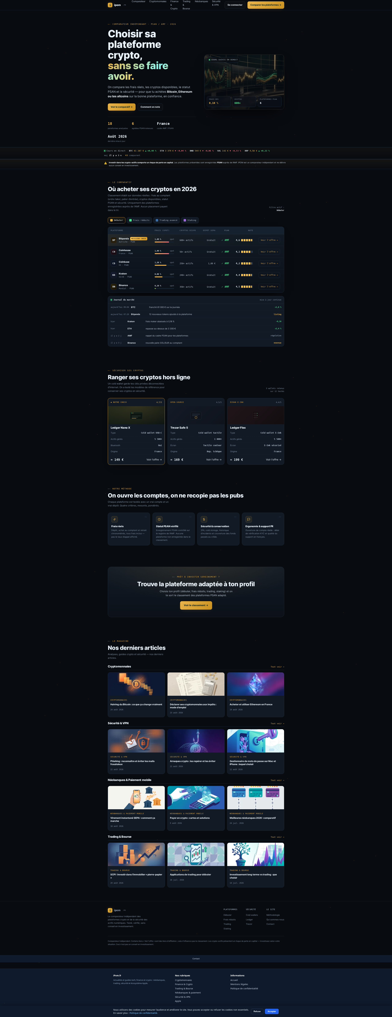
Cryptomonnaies (183, 980)
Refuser (257, 1011)
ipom (117, 5)
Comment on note (150, 107)
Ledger (249, 919)
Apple (178, 1001)
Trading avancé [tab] (168, 220)
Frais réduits (230, 919)
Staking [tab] (191, 220)
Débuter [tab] (118, 220)
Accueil (234, 980)
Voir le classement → (196, 605)
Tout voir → (277, 667)
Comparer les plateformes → (265, 5)
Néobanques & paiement (188, 992)
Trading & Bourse (184, 988)
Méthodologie (273, 915)
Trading (227, 924)
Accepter (272, 1011)
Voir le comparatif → (122, 107)
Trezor (249, 924)
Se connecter (235, 5)
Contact (270, 924)
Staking (227, 928)
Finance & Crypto (183, 984)
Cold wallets (252, 915)
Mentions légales (239, 984)
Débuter (228, 915)
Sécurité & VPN (182, 996)
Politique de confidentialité (244, 988)
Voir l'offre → (269, 240)
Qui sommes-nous (275, 919)
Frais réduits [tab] (141, 220)
